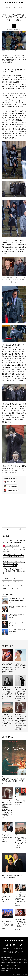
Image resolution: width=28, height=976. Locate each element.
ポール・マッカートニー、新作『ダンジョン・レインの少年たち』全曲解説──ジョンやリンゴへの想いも (7, 694)
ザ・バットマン (6, 585)
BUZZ (21, 950)
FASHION (8, 948)
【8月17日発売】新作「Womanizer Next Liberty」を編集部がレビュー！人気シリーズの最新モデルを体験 (14, 549)
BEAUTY (13, 948)
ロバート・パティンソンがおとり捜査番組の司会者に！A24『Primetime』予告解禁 (14, 564)
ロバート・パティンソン (16, 588)
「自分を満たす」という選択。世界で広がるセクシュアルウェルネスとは (20, 666)
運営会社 (5, 951)
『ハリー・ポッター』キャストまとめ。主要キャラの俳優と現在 (14, 542)
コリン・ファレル (19, 104)
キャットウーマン (6, 582)
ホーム (3, 7)
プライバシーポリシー (19, 951)
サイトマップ (16, 952)
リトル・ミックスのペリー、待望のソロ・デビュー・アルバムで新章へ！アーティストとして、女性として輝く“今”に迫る (7, 721)
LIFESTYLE (17, 950)
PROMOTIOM (5, 662)
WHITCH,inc (17, 974)
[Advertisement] (14, 510)
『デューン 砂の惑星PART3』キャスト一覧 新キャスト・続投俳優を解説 (14, 571)
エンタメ (14, 578)
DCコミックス (6, 578)
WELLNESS (12, 950)
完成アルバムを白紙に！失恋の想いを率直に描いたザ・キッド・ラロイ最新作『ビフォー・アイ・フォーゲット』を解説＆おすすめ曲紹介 (20, 695)
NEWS (4, 948)
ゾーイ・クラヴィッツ (17, 102)
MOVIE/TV (18, 948)
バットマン (5, 588)
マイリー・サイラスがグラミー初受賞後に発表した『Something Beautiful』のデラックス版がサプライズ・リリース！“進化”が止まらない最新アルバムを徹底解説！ (20, 723)
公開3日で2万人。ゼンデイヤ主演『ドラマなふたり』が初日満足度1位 (13, 557)
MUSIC (22, 948)
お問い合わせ (10, 952)
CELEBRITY (7, 950)
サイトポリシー (11, 951)
